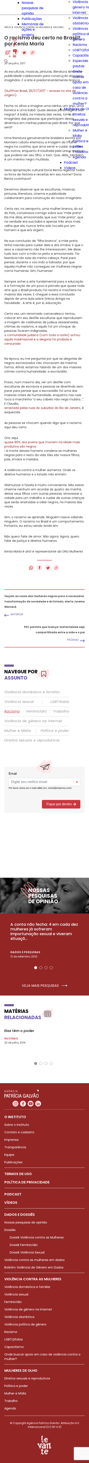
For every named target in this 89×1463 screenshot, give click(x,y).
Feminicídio (36, 711)
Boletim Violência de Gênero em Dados (34, 1267)
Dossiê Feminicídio (24, 1245)
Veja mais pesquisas (41, 986)
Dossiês (10, 1230)
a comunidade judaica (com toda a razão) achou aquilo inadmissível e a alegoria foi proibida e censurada (42, 339)
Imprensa (11, 1140)
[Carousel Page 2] (40, 967)
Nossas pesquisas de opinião (32, 8)
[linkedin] (14, 56)
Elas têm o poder (19, 1030)
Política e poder (55, 731)
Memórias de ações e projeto (33, 29)
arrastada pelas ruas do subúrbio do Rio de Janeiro (42, 408)
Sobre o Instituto (16, 1125)
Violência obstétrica (19, 1317)
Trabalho (80, 151)
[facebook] (14, 45)
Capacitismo (14, 1347)
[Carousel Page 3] (46, 967)
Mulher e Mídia (17, 731)
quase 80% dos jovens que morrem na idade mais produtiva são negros (42, 444)
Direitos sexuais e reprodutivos (32, 740)
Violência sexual (19, 702)
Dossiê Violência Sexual (27, 1252)
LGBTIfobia (59, 702)
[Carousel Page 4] (51, 967)
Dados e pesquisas (25, 952)
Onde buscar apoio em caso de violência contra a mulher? (81, 87)
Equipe (9, 1155)
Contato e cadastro (19, 1132)
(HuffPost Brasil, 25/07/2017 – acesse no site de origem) (40, 93)
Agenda (79, 157)
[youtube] (15, 50)
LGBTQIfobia (13, 1339)
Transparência (15, 1147)
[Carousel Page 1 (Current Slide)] (35, 967)
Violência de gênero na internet (33, 721)
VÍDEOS (10, 1202)
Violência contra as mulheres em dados (34, 1260)
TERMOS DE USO (18, 1173)
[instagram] (14, 40)
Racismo (80, 44)
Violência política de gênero (25, 1324)
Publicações (32, 18)
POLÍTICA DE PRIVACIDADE (26, 1182)
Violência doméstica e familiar (32, 692)
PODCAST (12, 1194)
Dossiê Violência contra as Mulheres (37, 1237)
